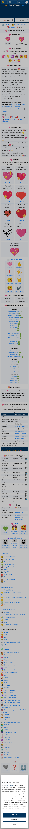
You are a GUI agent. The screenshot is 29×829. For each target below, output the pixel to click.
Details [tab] (11, 777)
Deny (14, 824)
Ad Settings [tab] (18, 777)
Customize (14, 819)
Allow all (14, 814)
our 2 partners (11, 785)
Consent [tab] (4, 777)
